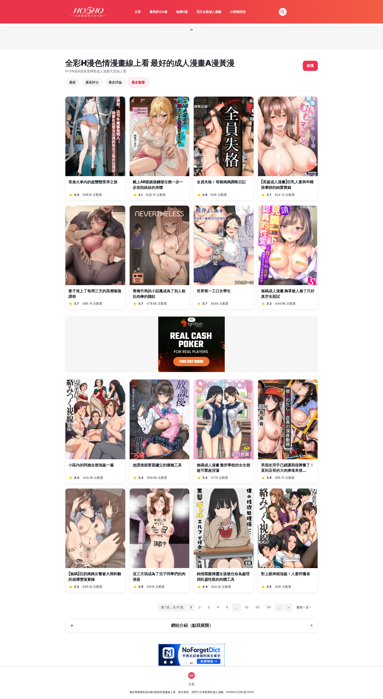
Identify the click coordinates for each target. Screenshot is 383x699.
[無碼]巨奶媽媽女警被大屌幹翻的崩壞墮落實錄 (94, 576)
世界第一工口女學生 (214, 291)
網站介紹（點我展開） (192, 625)
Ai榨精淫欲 (238, 12)
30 (269, 607)
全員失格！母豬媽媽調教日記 (221, 182)
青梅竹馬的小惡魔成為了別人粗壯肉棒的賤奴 (159, 293)
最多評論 (115, 82)
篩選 (310, 65)
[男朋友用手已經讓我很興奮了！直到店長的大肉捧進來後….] (288, 419)
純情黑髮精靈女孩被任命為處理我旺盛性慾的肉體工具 (223, 576)
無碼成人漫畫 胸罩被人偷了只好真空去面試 (288, 293)
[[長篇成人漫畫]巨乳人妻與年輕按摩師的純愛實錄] (288, 136)
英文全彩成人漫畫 (209, 12)
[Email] (191, 675)
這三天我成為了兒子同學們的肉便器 (159, 576)
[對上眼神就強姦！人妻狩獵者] (288, 528)
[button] (283, 12)
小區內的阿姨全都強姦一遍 (91, 465)
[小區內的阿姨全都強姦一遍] (95, 419)
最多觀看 (138, 82)
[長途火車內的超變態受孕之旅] (95, 136)
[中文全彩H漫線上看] (87, 11)
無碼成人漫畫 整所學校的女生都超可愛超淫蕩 (223, 467)
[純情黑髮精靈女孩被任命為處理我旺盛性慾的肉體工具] (224, 528)
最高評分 (92, 82)
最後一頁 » (303, 607)
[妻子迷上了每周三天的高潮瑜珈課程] (95, 245)
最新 (72, 82)
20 (257, 607)
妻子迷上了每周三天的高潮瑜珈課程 (94, 293)
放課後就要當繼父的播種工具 (157, 465)
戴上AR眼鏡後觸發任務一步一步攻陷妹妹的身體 (158, 184)
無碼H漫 (182, 12)
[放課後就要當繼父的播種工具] (160, 419)
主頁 (138, 12)
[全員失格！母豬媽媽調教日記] (224, 136)
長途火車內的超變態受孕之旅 (92, 182)
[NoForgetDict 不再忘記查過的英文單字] (191, 655)
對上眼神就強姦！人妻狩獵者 (285, 573)
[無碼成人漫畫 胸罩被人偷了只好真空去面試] (288, 245)
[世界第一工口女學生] (224, 245)
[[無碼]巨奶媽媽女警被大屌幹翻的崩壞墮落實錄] (95, 528)
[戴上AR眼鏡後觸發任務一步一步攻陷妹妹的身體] (160, 136)
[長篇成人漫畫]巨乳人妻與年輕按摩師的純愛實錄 (287, 184)
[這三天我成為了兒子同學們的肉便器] (160, 528)
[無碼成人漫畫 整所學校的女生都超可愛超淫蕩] (224, 419)
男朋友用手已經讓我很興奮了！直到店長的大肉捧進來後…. (287, 467)
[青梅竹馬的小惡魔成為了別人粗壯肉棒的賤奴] (160, 245)
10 (246, 607)
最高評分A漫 (158, 12)
